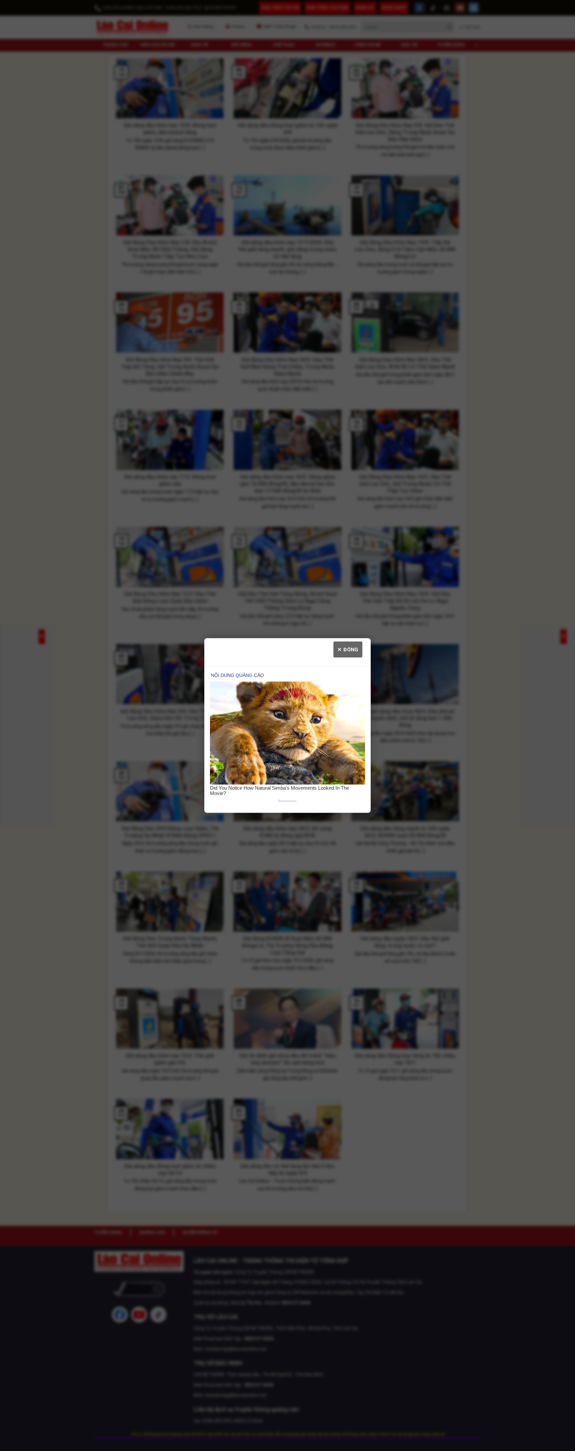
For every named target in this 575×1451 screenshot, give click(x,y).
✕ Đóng (347, 650)
